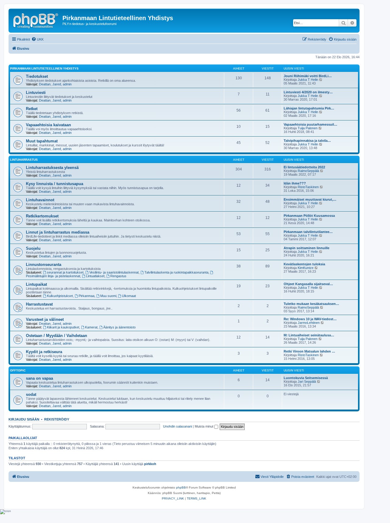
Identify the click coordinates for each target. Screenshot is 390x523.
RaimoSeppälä (308, 171)
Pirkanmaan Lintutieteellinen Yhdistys (44, 68)
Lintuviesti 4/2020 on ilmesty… (308, 92)
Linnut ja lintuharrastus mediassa (57, 232)
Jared (56, 84)
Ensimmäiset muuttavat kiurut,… (310, 199)
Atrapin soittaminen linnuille (306, 248)
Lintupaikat (36, 284)
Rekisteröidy (56, 419)
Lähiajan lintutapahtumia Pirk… (309, 108)
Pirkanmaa (86, 296)
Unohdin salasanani (177, 426)
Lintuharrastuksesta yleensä (52, 167)
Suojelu (33, 248)
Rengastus (118, 276)
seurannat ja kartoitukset (65, 272)
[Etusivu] (36, 20)
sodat (31, 394)
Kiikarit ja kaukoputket (63, 327)
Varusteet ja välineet (45, 319)
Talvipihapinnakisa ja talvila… (307, 140)
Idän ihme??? (295, 183)
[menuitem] (37, 39)
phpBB (181, 487)
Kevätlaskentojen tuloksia (304, 264)
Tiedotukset (37, 76)
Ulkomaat (129, 296)
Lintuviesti (36, 92)
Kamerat (91, 327)
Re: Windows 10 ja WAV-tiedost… (310, 319)
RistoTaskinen (308, 187)
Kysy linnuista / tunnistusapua (54, 183)
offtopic (18, 370)
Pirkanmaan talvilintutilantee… (308, 232)
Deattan (45, 84)
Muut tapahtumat (42, 141)
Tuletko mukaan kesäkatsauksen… (311, 304)
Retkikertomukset (42, 216)
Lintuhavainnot (40, 200)
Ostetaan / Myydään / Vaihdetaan (56, 335)
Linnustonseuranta (43, 264)
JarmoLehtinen (309, 322)
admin (67, 84)
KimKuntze (306, 268)
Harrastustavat (39, 304)
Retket (31, 108)
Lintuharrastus (24, 159)
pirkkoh (150, 464)
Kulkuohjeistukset (60, 296)
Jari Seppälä (307, 381)
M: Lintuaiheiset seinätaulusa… (309, 335)
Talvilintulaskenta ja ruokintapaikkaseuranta (176, 272)
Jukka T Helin (308, 79)
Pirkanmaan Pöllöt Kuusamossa (309, 215)
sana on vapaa (39, 378)
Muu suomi (108, 296)
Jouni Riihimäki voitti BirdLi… (308, 76)
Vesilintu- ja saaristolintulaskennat (114, 272)
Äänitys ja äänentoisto (119, 327)
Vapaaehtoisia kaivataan (48, 125)
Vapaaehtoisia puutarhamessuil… (310, 124)
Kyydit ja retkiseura (44, 351)
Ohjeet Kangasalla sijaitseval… (308, 284)
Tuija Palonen (307, 128)
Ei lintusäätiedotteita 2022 (304, 167)
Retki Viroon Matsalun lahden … (309, 351)
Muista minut (204, 426)
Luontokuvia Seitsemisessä (306, 378)
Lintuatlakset (95, 276)
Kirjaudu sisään (24, 419)
